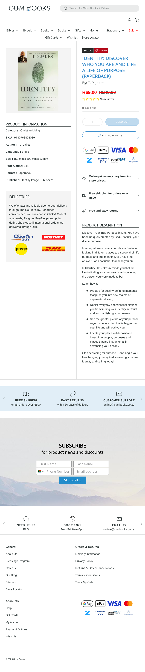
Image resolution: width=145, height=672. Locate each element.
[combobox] (99, 8)
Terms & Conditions (87, 575)
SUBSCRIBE (72, 480)
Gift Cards (12, 615)
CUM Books (19, 659)
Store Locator (91, 37)
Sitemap (11, 582)
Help (9, 608)
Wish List (11, 636)
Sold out (122, 121)
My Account (13, 622)
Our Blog (11, 575)
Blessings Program (18, 561)
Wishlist (72, 37)
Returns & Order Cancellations (94, 568)
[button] (137, 20)
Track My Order (84, 582)
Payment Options (16, 629)
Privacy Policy (84, 561)
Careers (11, 568)
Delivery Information (87, 553)
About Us (11, 553)
